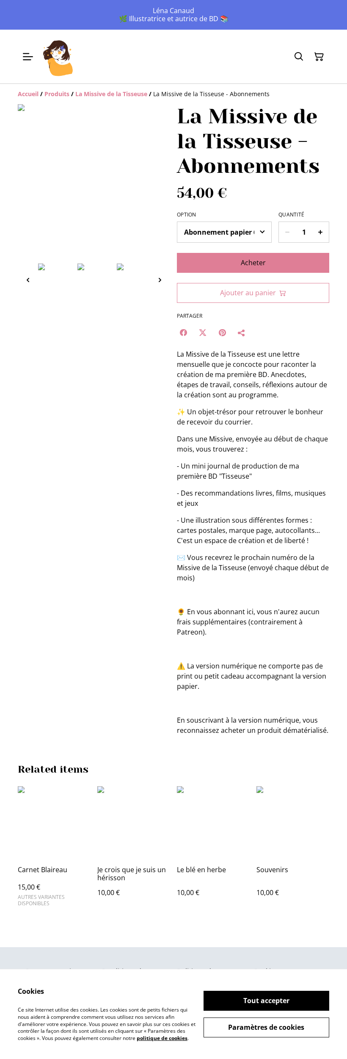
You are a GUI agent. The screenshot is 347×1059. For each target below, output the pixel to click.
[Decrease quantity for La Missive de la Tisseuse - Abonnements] (287, 232)
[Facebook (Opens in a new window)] (183, 332)
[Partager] (241, 332)
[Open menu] (28, 56)
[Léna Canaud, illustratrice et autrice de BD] (58, 56)
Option (186, 215)
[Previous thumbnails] (28, 279)
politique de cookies (162, 1038)
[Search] (299, 56)
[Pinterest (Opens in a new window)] (222, 332)
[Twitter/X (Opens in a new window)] (202, 332)
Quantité (291, 215)
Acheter (253, 262)
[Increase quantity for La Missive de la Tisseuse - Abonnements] (320, 232)
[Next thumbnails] (160, 279)
